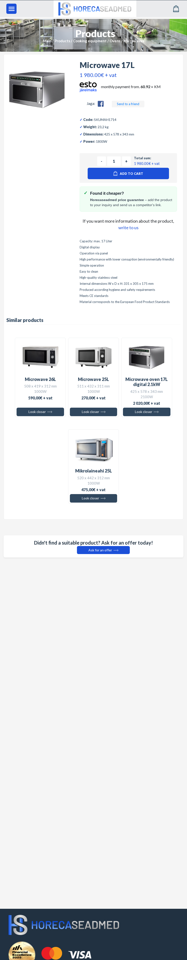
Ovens (115, 40)
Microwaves (133, 40)
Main (47, 40)
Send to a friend (128, 104)
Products (62, 40)
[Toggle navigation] (11, 9)
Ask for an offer (100, 550)
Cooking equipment (90, 40)
